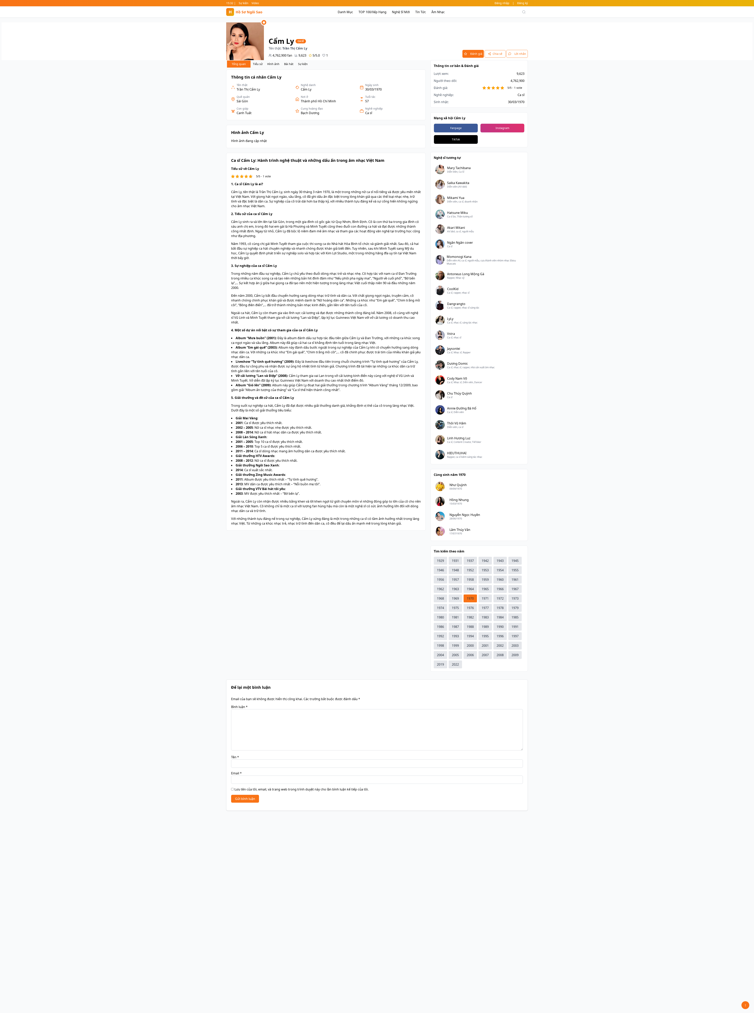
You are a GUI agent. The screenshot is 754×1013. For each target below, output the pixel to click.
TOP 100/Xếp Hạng (372, 12)
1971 (485, 598)
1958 (470, 579)
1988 (470, 627)
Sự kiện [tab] (303, 64)
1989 (485, 627)
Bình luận (239, 707)
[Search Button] (524, 12)
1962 (440, 589)
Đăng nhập (502, 3)
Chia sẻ (497, 54)
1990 (500, 627)
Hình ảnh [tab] (273, 64)
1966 (500, 589)
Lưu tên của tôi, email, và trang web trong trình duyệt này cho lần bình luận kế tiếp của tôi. (301, 789)
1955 (515, 570)
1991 (515, 627)
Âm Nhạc (438, 12)
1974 (440, 608)
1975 (455, 608)
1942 (485, 561)
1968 (440, 598)
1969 (455, 598)
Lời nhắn (520, 54)
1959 (485, 579)
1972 (500, 598)
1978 (500, 608)
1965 (485, 589)
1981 (455, 617)
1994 (470, 636)
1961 (515, 579)
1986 (440, 627)
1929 (440, 561)
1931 (455, 561)
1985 (515, 617)
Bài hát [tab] (288, 64)
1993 (455, 636)
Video (255, 3)
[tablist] (268, 64)
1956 (440, 579)
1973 (515, 598)
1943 (500, 561)
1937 (470, 561)
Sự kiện (243, 3)
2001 (485, 645)
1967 (515, 589)
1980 (440, 617)
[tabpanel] (326, 300)
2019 (440, 664)
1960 (500, 579)
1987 (455, 627)
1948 (455, 570)
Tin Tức (420, 12)
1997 (515, 636)
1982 (470, 617)
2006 (470, 655)
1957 (455, 579)
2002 (500, 645)
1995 (485, 636)
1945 (515, 561)
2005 (455, 655)
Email (236, 773)
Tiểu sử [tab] (258, 64)
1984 (500, 617)
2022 (455, 664)
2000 (470, 645)
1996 (500, 636)
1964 (470, 589)
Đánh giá (476, 54)
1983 (485, 617)
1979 (515, 608)
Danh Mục (345, 12)
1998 (440, 645)
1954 (500, 570)
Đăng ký (522, 3)
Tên (235, 757)
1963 (455, 589)
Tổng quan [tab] (239, 64)
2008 (500, 655)
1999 (455, 645)
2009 (515, 655)
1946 (440, 570)
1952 (470, 570)
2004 (440, 655)
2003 (515, 645)
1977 (485, 608)
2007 (485, 655)
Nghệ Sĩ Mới (401, 12)
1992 (440, 636)
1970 (470, 598)
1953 (485, 570)
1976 (470, 608)
